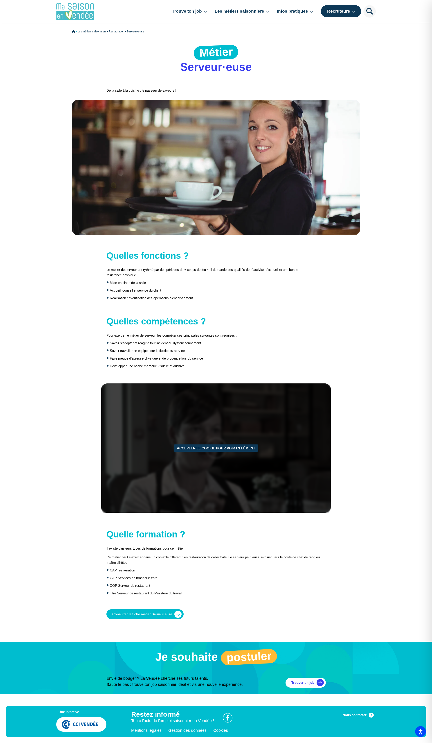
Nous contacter (354, 715)
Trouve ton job (187, 11)
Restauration (116, 31)
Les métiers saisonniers (239, 11)
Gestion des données (187, 730)
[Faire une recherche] (369, 11)
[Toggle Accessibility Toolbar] (420, 731)
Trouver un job (302, 682)
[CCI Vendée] (81, 725)
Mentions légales (146, 730)
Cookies (220, 730)
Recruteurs (338, 11)
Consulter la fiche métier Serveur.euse (142, 614)
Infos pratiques (292, 11)
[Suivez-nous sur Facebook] (227, 718)
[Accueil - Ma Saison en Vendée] (75, 11)
